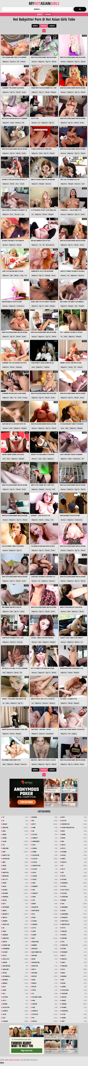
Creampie (35, 886)
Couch (34, 872)
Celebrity (46, 367)
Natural (34, 973)
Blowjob (53, 92)
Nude (33, 980)
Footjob (64, 893)
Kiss (3, 994)
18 (3, 817)
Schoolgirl (65, 990)
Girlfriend (64, 914)
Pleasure (64, 938)
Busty (34, 824)
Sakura (63, 987)
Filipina (63, 879)
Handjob (81, 306)
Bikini (4, 883)
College (34, 862)
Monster (35, 966)
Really (63, 973)
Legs (3, 1018)
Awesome (5, 848)
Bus (33, 821)
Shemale (63, 1004)
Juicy (4, 987)
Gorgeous (64, 917)
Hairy (4, 931)
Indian (4, 962)
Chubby (34, 852)
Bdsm (41, 153)
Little (34, 928)
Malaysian (35, 942)
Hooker (4, 952)
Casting (34, 834)
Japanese (5, 980)
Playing (63, 935)
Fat (26, 275)
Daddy (34, 904)
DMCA (2, 1063)
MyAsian (44, 3)
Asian (33, 367)
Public (63, 962)
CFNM (33, 828)
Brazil (4, 911)
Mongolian (35, 962)
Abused (4, 824)
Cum (22, 214)
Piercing (64, 931)
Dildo (34, 917)
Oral (33, 1000)
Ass (39, 123)
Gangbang (64, 907)
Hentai (4, 942)
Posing (63, 949)
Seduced (63, 997)
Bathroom (5, 859)
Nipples (34, 976)
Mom (33, 959)
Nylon (34, 987)
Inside (4, 973)
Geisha (63, 911)
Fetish (12, 123)
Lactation (5, 1007)
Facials (22, 184)
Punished (64, 966)
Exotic (63, 848)
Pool (63, 942)
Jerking (4, 983)
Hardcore (18, 123)
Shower (63, 1007)
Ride (62, 980)
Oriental (35, 1011)
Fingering (19, 367)
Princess (64, 959)
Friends (63, 900)
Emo (62, 841)
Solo (52, 520)
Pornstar (64, 945)
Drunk (63, 834)
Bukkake (34, 817)
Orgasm (34, 1004)
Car (40, 245)
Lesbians (22, 62)
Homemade (5, 949)
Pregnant (64, 952)
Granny (70, 367)
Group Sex (5, 924)
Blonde (54, 62)
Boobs (24, 92)
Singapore (64, 1011)
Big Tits (48, 62)
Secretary (64, 994)
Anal (4, 459)
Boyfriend (5, 907)
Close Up (17, 214)
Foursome (64, 897)
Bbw (11, 275)
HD (18, 62)
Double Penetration (67, 828)
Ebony (63, 838)
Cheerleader (49, 734)
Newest (40, 14)
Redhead (63, 976)
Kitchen (5, 997)
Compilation (36, 866)
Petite (63, 928)
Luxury (34, 935)
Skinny (63, 1018)
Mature (34, 955)
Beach (4, 869)
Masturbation (50, 245)
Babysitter (6, 62)
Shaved (63, 1000)
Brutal (4, 917)
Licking (47, 520)
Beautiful (5, 872)
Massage (34, 949)
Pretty (63, 955)
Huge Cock (5, 959)
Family (63, 859)
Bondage (5, 897)
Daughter (35, 907)
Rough (63, 983)
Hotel (4, 955)
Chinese (34, 848)
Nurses (34, 983)
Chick (33, 845)
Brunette (13, 62)
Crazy (34, 883)
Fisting (25, 398)
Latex (4, 1014)
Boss (17, 184)
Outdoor (35, 1014)
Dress (63, 831)
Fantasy (63, 862)
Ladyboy (74, 734)
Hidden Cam (6, 945)
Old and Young (37, 997)
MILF (33, 938)
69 (3, 821)
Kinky (4, 990)
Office (34, 990)
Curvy (21, 275)
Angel (4, 834)
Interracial (6, 976)
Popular (48, 14)
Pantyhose (64, 921)
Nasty (34, 969)
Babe (65, 337)
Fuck (83, 184)
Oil (33, 994)
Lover (34, 931)
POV (33, 1018)
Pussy (63, 969)
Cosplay (34, 869)
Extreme (63, 852)
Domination (20, 306)
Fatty (63, 869)
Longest (52, 26)
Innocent (5, 969)
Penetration (65, 924)
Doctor (63, 821)
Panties (34, 1021)
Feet (62, 872)
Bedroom (5, 876)
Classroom (35, 855)
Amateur (34, 62)
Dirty (63, 817)
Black (46, 306)
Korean (4, 1004)
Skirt (63, 1021)
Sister (63, 1014)
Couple (34, 879)
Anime (4, 838)
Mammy (34, 945)
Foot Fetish (65, 890)
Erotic (63, 845)
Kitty (4, 1000)
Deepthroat (35, 911)
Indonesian (6, 966)
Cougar (34, 876)
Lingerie (34, 924)
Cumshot (35, 893)
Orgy (33, 1007)
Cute (33, 900)
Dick (76, 306)
